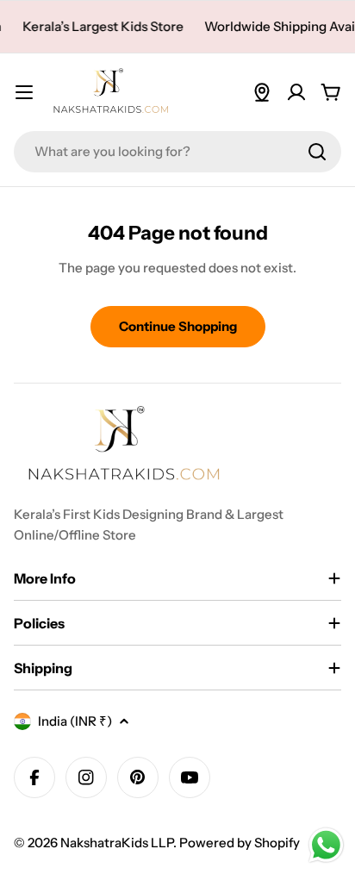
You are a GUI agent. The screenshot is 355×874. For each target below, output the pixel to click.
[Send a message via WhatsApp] (326, 845)
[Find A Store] (262, 92)
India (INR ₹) (75, 721)
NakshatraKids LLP (116, 842)
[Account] (296, 92)
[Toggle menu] (24, 92)
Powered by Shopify (239, 842)
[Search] (317, 151)
